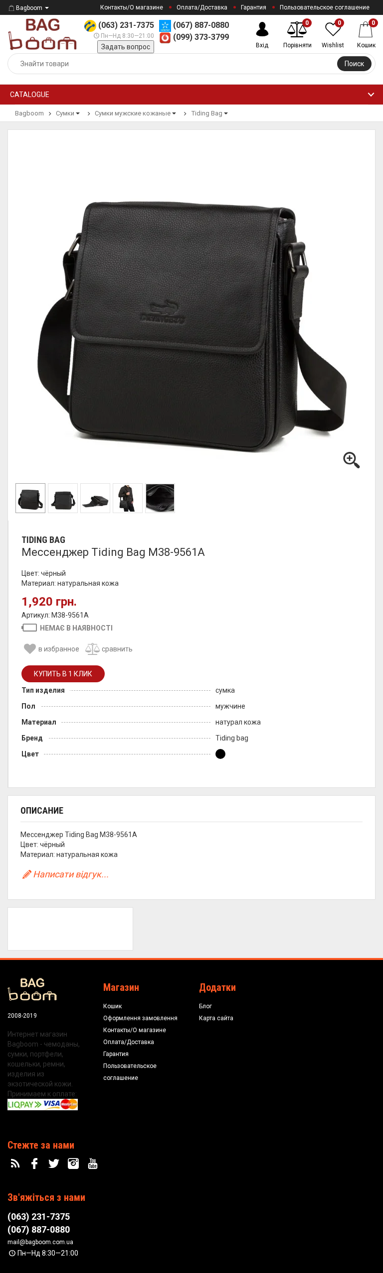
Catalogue (29, 95)
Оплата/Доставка (202, 7)
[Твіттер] (55, 1164)
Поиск (354, 64)
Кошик (112, 1006)
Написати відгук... (71, 874)
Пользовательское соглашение (325, 7)
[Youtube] (94, 1164)
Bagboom (29, 7)
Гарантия (253, 7)
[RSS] (16, 1164)
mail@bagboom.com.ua (40, 1242)
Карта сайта (216, 1018)
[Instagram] (74, 1164)
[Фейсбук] (36, 1164)
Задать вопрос (125, 47)
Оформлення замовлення (140, 1018)
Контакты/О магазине (131, 7)
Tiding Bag (43, 539)
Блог (205, 1006)
